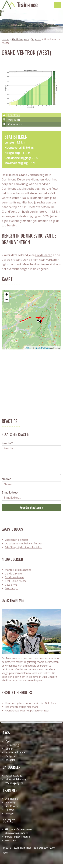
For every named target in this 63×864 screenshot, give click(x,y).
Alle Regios (11, 798)
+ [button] (6, 294)
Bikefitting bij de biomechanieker (23, 547)
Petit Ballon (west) (15, 581)
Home (5, 39)
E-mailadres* (10, 492)
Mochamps (11, 588)
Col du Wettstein (14, 577)
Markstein (52, 260)
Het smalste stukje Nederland (21, 706)
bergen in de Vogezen (34, 269)
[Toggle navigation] (57, 5)
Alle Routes (11, 806)
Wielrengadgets (14, 783)
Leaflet (28, 347)
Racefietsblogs (13, 775)
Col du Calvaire (13, 573)
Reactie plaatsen (31, 507)
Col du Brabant (12, 260)
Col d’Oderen (43, 255)
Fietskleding (12, 745)
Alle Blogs (11, 802)
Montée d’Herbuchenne (18, 569)
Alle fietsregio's (20, 39)
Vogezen (36, 39)
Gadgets (10, 756)
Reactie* (7, 443)
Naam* (6, 479)
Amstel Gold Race (15, 752)
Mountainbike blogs (16, 779)
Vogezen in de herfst (16, 539)
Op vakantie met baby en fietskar (23, 543)
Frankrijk (14, 115)
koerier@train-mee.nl (20, 829)
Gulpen (9, 748)
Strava (12, 840)
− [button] (6, 299)
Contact (9, 810)
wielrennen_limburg (19, 836)
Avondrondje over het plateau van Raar (27, 710)
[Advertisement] (31, 386)
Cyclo (8, 741)
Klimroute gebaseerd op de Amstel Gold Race (31, 703)
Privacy (9, 813)
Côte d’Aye (11, 584)
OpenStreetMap (42, 347)
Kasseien (10, 759)
